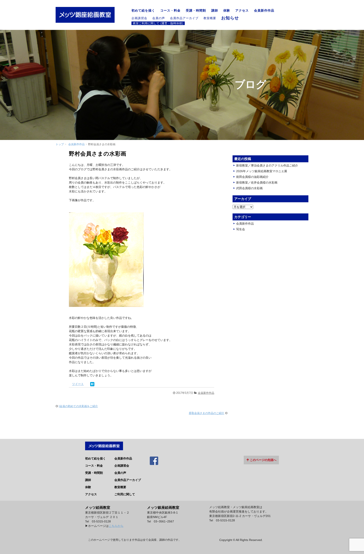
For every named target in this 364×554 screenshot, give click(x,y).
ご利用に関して (124, 494)
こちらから (116, 525)
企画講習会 (139, 18)
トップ (60, 144)
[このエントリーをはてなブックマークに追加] (92, 384)
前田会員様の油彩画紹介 (252, 176)
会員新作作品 (264, 10)
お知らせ (230, 18)
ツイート (78, 384)
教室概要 (209, 18)
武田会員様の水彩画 (249, 188)
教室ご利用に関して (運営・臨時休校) (158, 23)
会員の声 (158, 18)
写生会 (240, 229)
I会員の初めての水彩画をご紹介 (78, 406)
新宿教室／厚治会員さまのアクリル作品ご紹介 (267, 165)
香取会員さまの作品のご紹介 (206, 413)
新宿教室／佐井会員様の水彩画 (256, 182)
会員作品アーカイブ (184, 18)
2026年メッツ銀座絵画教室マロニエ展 (261, 171)
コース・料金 (170, 10)
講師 (214, 10)
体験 (226, 10)
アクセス (242, 10)
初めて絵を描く (143, 10)
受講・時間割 (196, 10)
